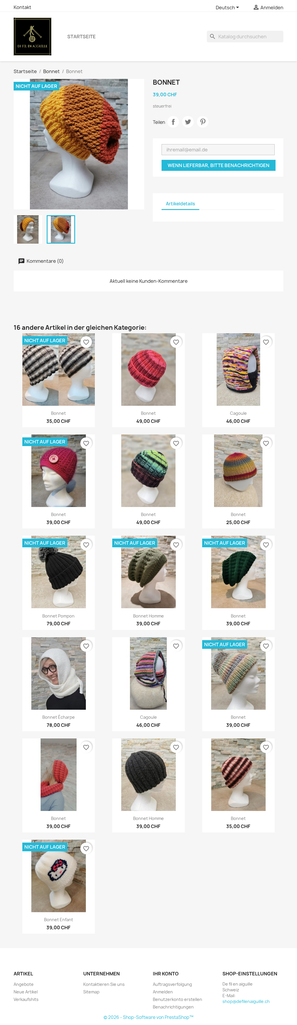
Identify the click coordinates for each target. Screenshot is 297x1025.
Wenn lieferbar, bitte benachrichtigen (218, 165)
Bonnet (58, 413)
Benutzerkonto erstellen (177, 999)
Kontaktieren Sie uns (104, 984)
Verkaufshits (26, 999)
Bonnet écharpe (58, 717)
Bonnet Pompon (58, 616)
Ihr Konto (166, 973)
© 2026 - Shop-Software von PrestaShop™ (148, 1017)
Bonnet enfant (58, 919)
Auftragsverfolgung (172, 984)
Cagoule (238, 413)
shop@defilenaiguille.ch (246, 1001)
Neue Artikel (26, 992)
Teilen (173, 122)
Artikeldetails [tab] (180, 204)
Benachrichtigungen (173, 1007)
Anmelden (163, 992)
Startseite (81, 36)
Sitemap (91, 992)
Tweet (188, 122)
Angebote (24, 984)
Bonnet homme (148, 616)
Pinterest (203, 122)
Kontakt (22, 7)
